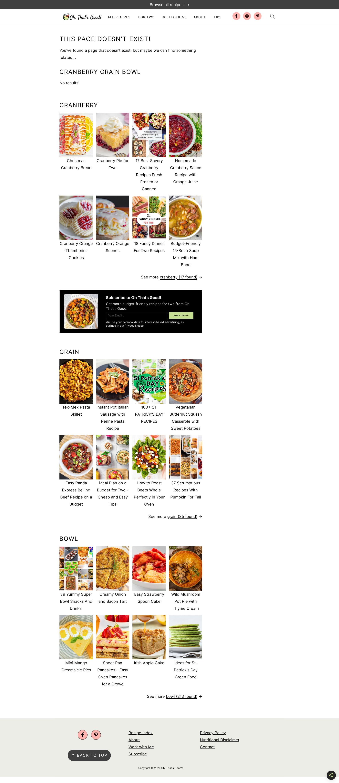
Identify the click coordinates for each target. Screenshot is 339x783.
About (200, 17)
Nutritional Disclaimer (219, 740)
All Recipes (119, 17)
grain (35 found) (182, 516)
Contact (207, 747)
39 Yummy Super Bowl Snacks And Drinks (76, 601)
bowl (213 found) (181, 696)
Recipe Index (140, 732)
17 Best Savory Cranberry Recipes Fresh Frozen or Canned (149, 174)
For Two (146, 17)
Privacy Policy (213, 732)
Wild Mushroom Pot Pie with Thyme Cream (185, 601)
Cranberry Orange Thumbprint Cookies (76, 250)
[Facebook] (82, 735)
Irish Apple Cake (149, 663)
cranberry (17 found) (178, 277)
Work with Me (141, 747)
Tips (217, 17)
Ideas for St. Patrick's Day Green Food (186, 670)
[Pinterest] (96, 735)
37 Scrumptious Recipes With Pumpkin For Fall (185, 490)
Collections (174, 17)
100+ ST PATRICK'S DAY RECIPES (149, 414)
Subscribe (137, 754)
